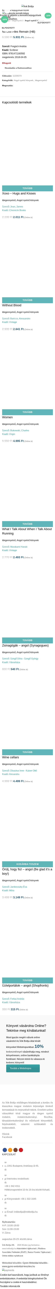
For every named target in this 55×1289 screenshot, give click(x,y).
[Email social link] (26, 2)
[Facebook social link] (22, 2)
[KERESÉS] (51, 10)
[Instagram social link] (29, 2)
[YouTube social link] (32, 2)
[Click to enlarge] (7, 11)
